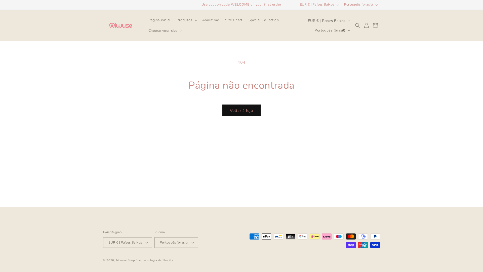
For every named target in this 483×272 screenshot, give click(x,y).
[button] (186, 20)
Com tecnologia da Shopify (154, 260)
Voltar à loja (241, 110)
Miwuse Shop (125, 260)
